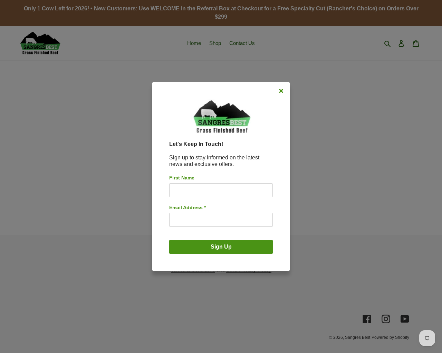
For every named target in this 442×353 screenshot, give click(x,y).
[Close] (281, 91)
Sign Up (221, 247)
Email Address (187, 207)
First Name (181, 177)
